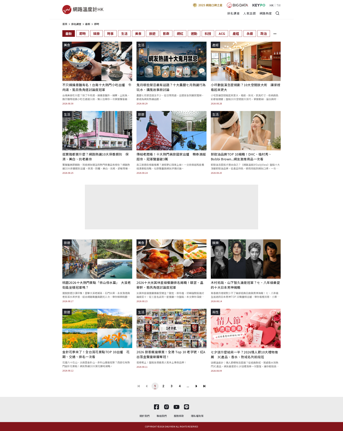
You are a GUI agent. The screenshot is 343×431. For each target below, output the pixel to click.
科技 (208, 33)
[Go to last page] (204, 386)
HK (272, 5)
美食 (138, 33)
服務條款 (179, 416)
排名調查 (233, 13)
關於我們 (145, 416)
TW (279, 5)
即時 (96, 24)
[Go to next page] (196, 386)
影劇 (166, 33)
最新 (87, 24)
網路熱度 (266, 13)
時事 (110, 33)
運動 (194, 33)
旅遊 (152, 33)
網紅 (180, 33)
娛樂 (96, 33)
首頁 (64, 24)
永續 (250, 33)
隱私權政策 (197, 416)
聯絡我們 (162, 416)
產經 (236, 33)
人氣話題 (249, 13)
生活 (124, 33)
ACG (222, 33)
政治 (263, 33)
